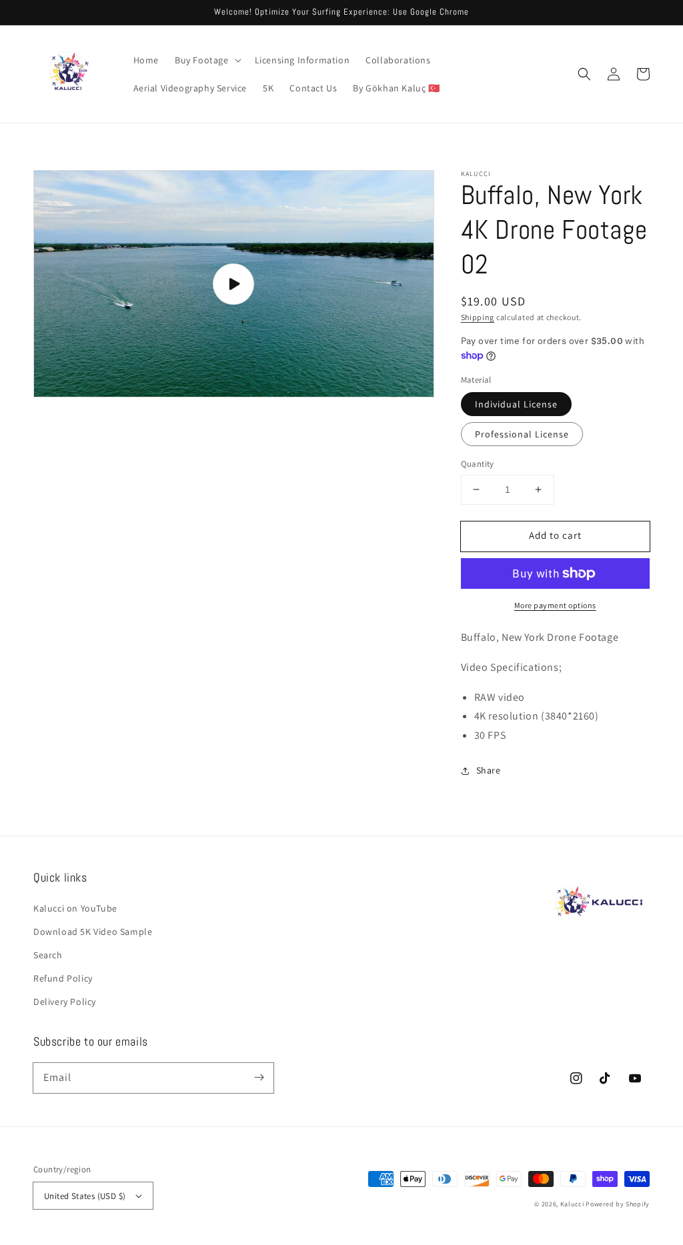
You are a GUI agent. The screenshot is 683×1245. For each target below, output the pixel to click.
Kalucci (572, 1204)
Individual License (516, 404)
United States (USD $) (84, 1196)
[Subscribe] (258, 1077)
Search (48, 955)
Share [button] (488, 770)
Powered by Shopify (618, 1204)
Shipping (478, 317)
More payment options (555, 605)
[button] (207, 60)
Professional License (522, 434)
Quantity (477, 463)
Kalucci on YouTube (75, 908)
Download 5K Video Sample (92, 932)
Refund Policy (63, 978)
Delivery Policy (64, 1002)
